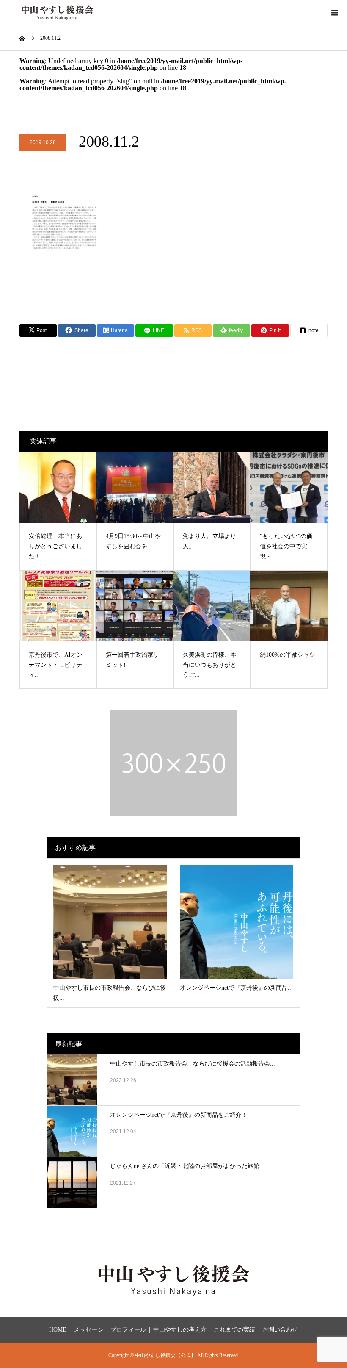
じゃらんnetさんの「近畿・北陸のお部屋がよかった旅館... (187, 1166)
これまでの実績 (234, 1329)
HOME (57, 1329)
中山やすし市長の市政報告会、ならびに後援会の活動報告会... (192, 1063)
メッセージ (88, 1329)
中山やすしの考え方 (180, 1329)
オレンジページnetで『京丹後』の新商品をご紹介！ (179, 1115)
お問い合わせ (280, 1329)
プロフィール (128, 1329)
